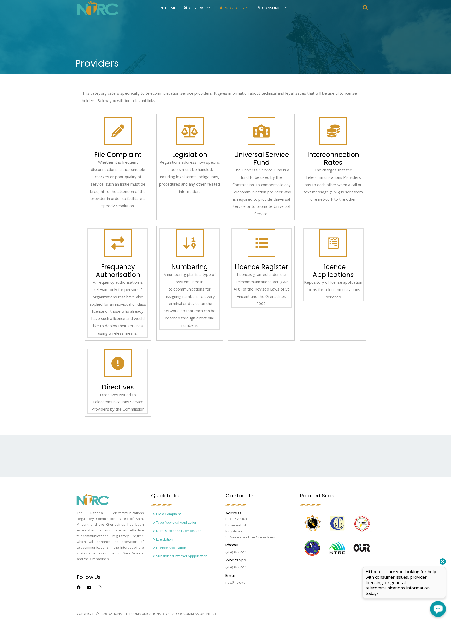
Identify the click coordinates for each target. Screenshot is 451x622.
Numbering (189, 266)
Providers (234, 7)
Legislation (189, 154)
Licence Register (261, 266)
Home (170, 7)
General (197, 7)
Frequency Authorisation (118, 270)
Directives (118, 387)
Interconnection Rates (333, 158)
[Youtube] (89, 587)
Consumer (272, 7)
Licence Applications (333, 270)
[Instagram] (100, 587)
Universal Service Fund (261, 158)
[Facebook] (79, 587)
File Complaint (118, 154)
